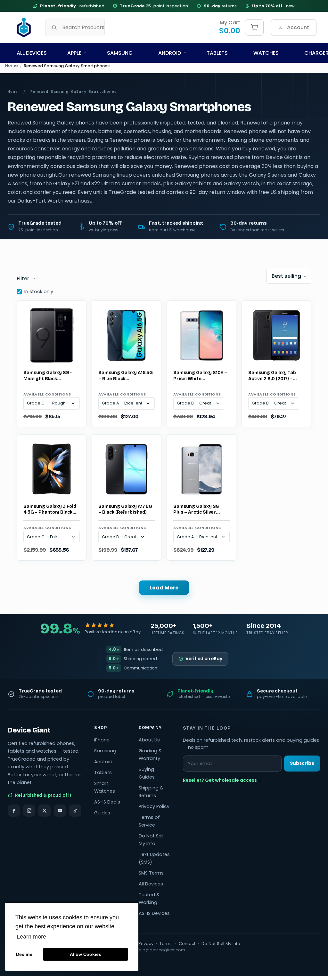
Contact (187, 943)
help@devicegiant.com (160, 950)
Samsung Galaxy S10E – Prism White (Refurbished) (200, 376)
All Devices (32, 53)
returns (220, 6)
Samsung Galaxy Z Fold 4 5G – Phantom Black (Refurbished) (49, 510)
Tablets (217, 53)
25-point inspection (154, 6)
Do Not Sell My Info (220, 943)
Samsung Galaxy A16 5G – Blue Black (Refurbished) (125, 376)
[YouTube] (60, 810)
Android (169, 53)
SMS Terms (151, 873)
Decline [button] (24, 954)
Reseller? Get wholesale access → (222, 780)
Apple (74, 53)
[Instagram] (29, 810)
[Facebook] (14, 810)
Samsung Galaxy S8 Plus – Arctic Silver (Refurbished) (196, 510)
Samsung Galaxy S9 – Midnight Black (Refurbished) (48, 376)
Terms (166, 943)
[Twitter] (44, 810)
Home (11, 65)
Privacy (145, 943)
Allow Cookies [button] (85, 954)
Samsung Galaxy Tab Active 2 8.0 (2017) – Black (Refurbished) (272, 376)
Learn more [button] (31, 936)
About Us (149, 740)
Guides (102, 813)
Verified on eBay (203, 659)
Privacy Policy (154, 806)
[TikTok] (75, 810)
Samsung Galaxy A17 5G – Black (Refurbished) (125, 509)
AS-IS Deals (107, 802)
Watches (266, 53)
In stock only (38, 291)
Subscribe (302, 763)
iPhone (102, 740)
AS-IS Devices (154, 913)
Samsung (120, 53)
